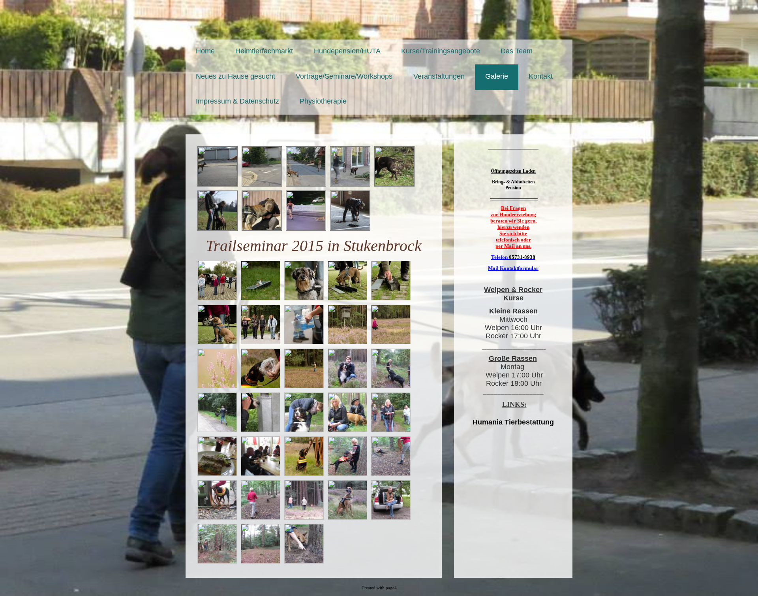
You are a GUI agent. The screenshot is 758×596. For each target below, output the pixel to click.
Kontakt (541, 76)
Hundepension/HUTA (347, 51)
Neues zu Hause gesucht (235, 76)
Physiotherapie (323, 101)
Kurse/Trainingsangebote (440, 51)
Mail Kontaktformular (513, 268)
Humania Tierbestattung (513, 422)
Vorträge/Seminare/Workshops (344, 76)
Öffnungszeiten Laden (513, 171)
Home (205, 51)
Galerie (496, 76)
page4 (391, 588)
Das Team (517, 51)
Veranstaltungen (439, 76)
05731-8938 (522, 257)
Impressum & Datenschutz (237, 101)
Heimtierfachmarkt (264, 51)
